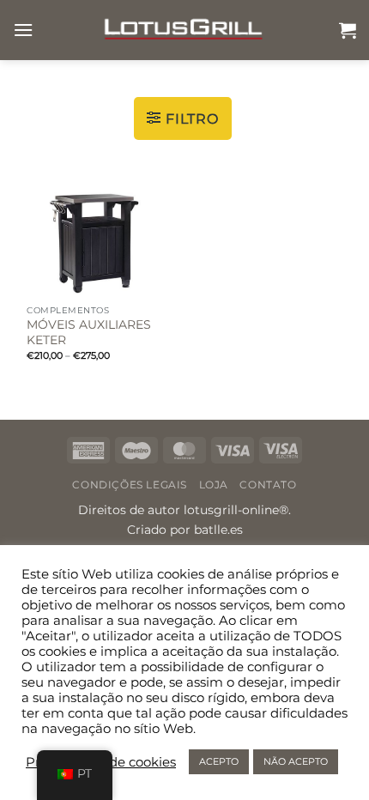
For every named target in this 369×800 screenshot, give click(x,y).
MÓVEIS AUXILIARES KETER (89, 332)
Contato (267, 484)
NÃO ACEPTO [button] (295, 761)
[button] (23, 30)
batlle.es (218, 529)
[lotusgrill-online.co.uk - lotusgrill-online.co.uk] (184, 30)
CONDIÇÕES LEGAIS (129, 484)
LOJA (213, 484)
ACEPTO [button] (219, 761)
